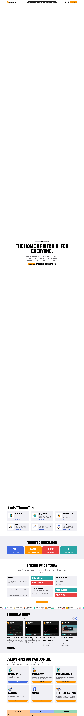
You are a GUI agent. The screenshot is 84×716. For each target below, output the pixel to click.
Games (41, 524)
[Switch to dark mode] (66, 2)
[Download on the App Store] (40, 264)
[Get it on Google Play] (49, 264)
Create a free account (43, 513)
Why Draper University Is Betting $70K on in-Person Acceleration (68, 639)
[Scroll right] (76, 618)
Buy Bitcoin (18, 513)
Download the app (68, 513)
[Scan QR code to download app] (55, 264)
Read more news (10, 648)
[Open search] (68, 2)
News (16, 524)
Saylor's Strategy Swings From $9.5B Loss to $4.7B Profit (33, 638)
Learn (65, 524)
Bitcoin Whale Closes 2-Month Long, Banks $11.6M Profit (15, 638)
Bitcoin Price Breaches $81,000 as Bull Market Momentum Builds (49, 639)
